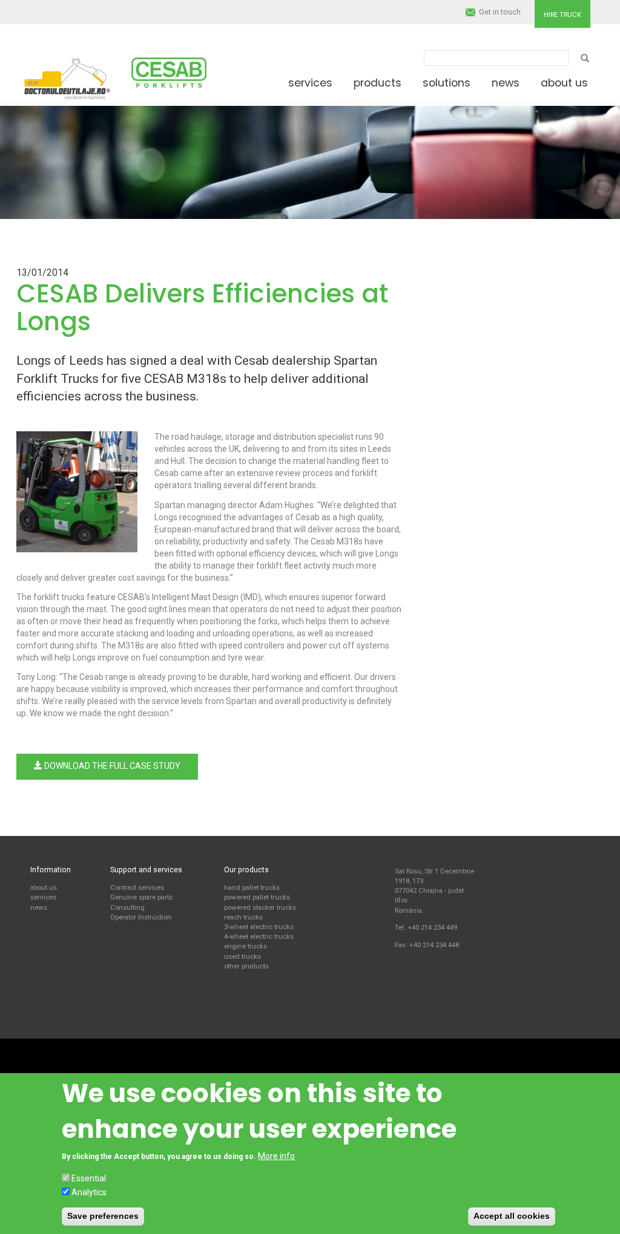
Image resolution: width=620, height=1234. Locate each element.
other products (246, 966)
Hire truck (562, 14)
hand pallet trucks (252, 887)
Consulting (127, 907)
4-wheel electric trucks (259, 936)
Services (310, 83)
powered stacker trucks (260, 907)
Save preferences (103, 1216)
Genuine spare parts (141, 897)
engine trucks (245, 946)
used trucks (242, 956)
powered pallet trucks (257, 897)
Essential (88, 1178)
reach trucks (243, 917)
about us (43, 887)
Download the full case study (111, 766)
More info (276, 1156)
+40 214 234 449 (432, 927)
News (505, 83)
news (38, 907)
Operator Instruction (140, 917)
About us (564, 83)
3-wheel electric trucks (259, 926)
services (43, 897)
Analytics (89, 1192)
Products (377, 83)
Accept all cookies (511, 1216)
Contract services (137, 887)
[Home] (67, 75)
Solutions (446, 83)
